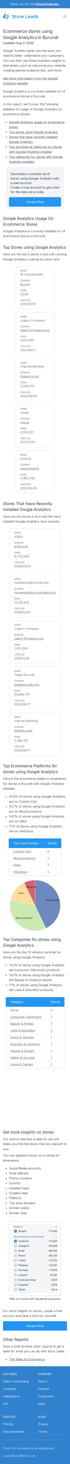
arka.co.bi (21, 546)
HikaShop (20, 872)
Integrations (11, 1396)
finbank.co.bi (29, 376)
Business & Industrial (25, 1044)
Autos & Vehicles (22, 1037)
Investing (9, 1389)
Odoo (17, 865)
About (42, 1381)
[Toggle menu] (65, 16)
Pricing (8, 1424)
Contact (43, 1389)
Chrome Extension (47, 4)
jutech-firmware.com (35, 330)
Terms (42, 1431)
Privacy (43, 1424)
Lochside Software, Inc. (19, 1456)
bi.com (25, 284)
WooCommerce (24, 858)
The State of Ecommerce (27, 1359)
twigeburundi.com (26, 685)
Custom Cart (22, 851)
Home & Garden (21, 1064)
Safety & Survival (22, 1057)
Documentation (14, 1431)
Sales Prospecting (16, 1381)
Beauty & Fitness (22, 1024)
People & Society (22, 1051)
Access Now (35, 202)
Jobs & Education (22, 1030)
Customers (45, 1396)
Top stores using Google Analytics (33, 132)
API (5, 1404)
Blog (41, 1404)
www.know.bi (29, 468)
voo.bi (24, 422)
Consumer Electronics (26, 1017)
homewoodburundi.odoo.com (35, 592)
